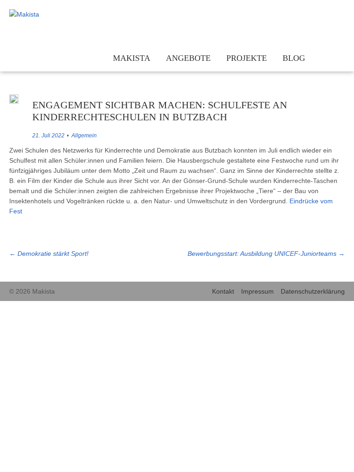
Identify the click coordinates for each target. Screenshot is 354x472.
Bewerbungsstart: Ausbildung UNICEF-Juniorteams (266, 253)
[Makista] (48, 14)
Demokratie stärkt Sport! (48, 253)
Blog (294, 58)
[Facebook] (325, 15)
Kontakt (223, 291)
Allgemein (84, 135)
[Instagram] (311, 15)
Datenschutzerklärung (313, 291)
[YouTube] (339, 15)
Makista (131, 58)
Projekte (246, 58)
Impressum (257, 291)
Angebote (188, 58)
